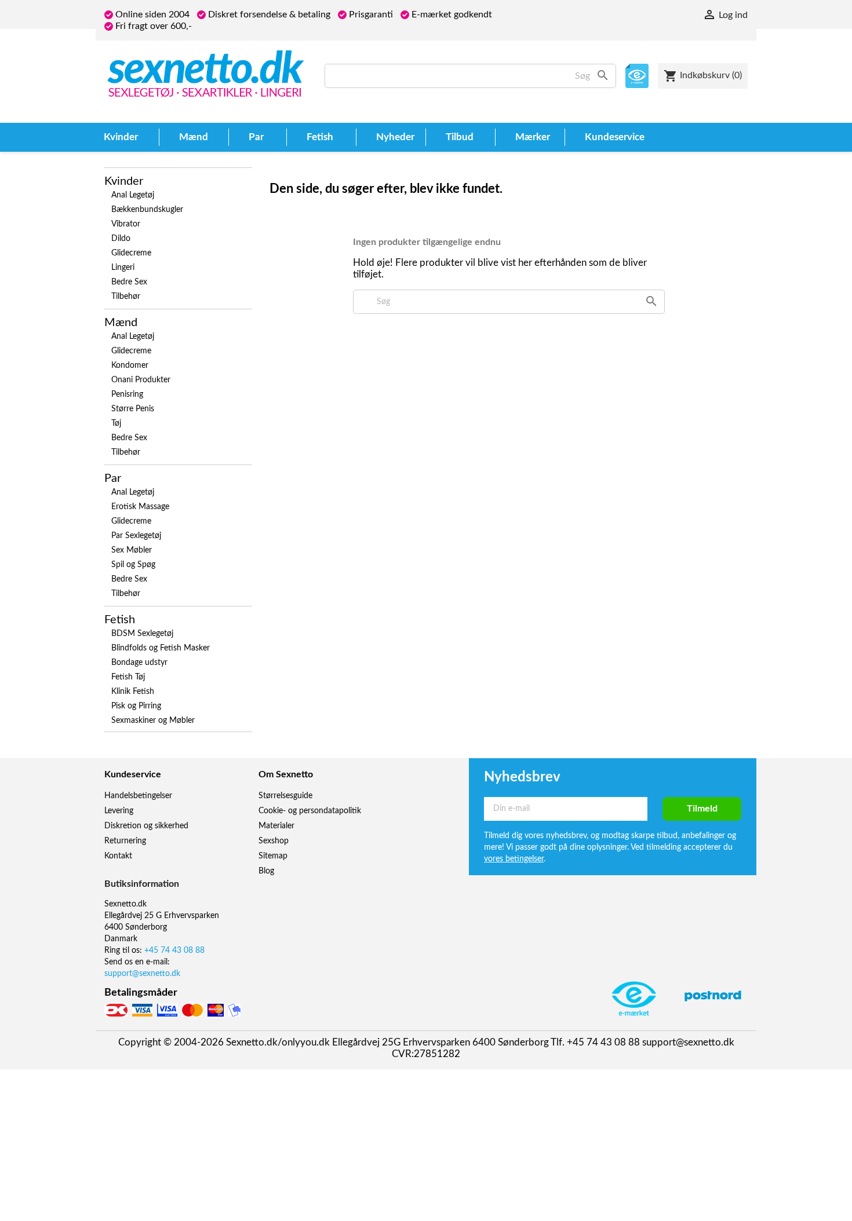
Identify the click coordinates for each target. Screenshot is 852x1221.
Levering (118, 811)
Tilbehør (125, 297)
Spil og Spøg (133, 565)
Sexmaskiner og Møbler (153, 720)
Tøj (116, 423)
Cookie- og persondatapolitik (309, 811)
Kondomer (129, 365)
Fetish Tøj (128, 677)
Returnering (125, 841)
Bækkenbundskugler (147, 210)
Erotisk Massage (140, 507)
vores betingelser (514, 859)
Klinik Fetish (132, 692)
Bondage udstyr (139, 663)
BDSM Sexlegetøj (142, 634)
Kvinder (123, 181)
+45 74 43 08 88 (174, 950)
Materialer (276, 826)
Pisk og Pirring (136, 706)
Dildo (120, 239)
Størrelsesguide (285, 796)
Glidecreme (131, 253)
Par (112, 478)
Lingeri (122, 268)
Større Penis (132, 409)
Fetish (119, 620)
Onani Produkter (140, 380)
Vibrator (125, 224)
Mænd (120, 322)
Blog (266, 871)
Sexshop (273, 841)
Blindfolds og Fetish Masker (160, 648)
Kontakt (118, 856)
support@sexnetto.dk (142, 974)
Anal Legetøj (132, 195)
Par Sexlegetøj (136, 536)
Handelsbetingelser (138, 796)
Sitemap (272, 856)
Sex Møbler (131, 550)
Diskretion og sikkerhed (146, 826)
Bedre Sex (129, 282)
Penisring (127, 394)
